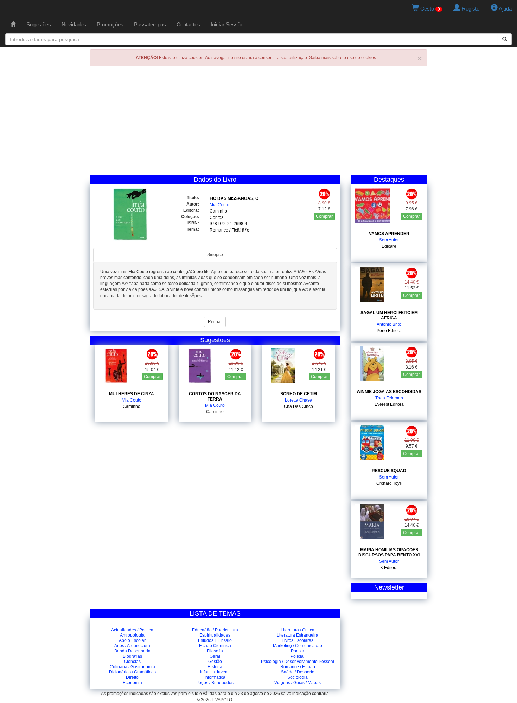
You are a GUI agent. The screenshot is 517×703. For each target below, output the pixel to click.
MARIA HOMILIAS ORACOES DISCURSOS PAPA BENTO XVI (389, 552)
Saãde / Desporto (297, 672)
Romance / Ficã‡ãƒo (229, 230)
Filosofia (215, 651)
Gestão (215, 661)
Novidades (74, 24)
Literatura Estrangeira (297, 635)
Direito (132, 677)
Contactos (188, 24)
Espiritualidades (214, 635)
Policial (298, 656)
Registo (469, 9)
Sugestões (38, 24)
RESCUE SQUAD (389, 470)
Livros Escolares (297, 640)
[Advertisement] (258, 122)
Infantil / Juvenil (215, 672)
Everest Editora (389, 404)
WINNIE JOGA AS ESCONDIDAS (389, 391)
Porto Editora (389, 330)
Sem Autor (389, 239)
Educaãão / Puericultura (215, 629)
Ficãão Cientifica (215, 645)
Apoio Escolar (132, 640)
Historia (215, 666)
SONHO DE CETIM (298, 393)
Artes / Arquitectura (132, 645)
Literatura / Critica (297, 629)
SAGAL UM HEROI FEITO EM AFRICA (389, 315)
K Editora (389, 567)
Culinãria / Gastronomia (132, 666)
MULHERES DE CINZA (131, 393)
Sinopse (215, 254)
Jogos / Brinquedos (215, 682)
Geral (215, 656)
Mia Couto (219, 204)
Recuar (215, 321)
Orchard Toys (389, 483)
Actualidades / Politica (132, 629)
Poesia (297, 651)
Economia (132, 682)
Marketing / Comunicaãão (297, 645)
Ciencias (132, 661)
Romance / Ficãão (297, 666)
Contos (216, 217)
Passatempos (150, 24)
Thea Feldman (389, 398)
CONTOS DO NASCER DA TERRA (215, 396)
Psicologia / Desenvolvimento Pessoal (297, 661)
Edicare (389, 246)
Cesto (429, 9)
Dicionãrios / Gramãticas (132, 672)
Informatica (214, 677)
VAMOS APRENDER (389, 233)
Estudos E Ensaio (215, 640)
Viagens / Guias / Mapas (297, 682)
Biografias (132, 656)
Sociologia (297, 677)
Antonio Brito (389, 324)
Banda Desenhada (132, 651)
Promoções (110, 24)
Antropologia (132, 635)
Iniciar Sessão (227, 24)
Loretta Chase (298, 400)
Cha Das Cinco (298, 406)
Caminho (218, 211)
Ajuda (505, 9)
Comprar (324, 216)
